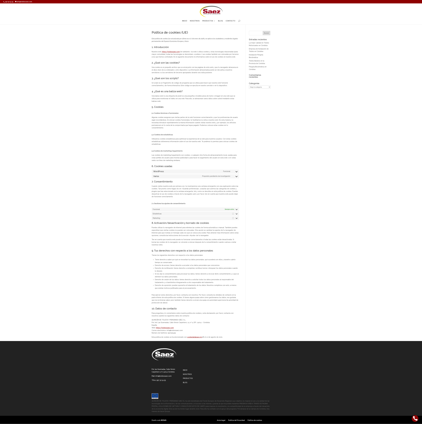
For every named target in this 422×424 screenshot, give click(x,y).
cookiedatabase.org (194, 337)
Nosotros (195, 21)
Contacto (230, 21)
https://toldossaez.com (171, 52)
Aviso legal (221, 420)
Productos (207, 21)
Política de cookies (255, 420)
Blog (220, 21)
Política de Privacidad (236, 420)
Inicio (184, 21)
